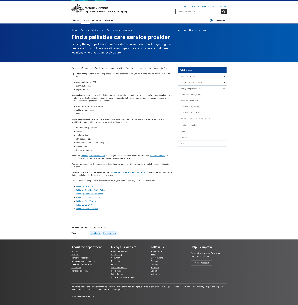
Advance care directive (190, 113)
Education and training (188, 125)
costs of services (157, 155)
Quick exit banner (119, 267)
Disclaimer (115, 261)
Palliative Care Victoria (86, 201)
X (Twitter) (155, 267)
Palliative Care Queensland (88, 197)
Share (203, 30)
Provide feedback (201, 263)
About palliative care (187, 76)
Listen (183, 30)
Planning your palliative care (119, 30)
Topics (86, 20)
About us (187, 6)
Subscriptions (117, 274)
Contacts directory (79, 271)
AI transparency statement (83, 261)
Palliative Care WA (84, 205)
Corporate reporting (80, 258)
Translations (219, 20)
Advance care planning (190, 107)
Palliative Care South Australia (89, 194)
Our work (96, 20)
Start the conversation (189, 101)
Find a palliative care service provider (195, 119)
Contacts (182, 143)
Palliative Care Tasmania (87, 208)
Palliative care (96, 30)
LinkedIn (154, 264)
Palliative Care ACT (84, 186)
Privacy (114, 264)
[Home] (99, 8)
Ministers (205, 6)
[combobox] (198, 11)
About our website (119, 251)
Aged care (95, 233)
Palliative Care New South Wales (90, 190)
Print (194, 30)
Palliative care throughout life (190, 82)
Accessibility (116, 254)
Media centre (156, 251)
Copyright (115, 258)
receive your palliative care (93, 155)
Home (76, 20)
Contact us (221, 6)
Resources (110, 20)
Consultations (157, 258)
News (212, 6)
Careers (195, 6)
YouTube (154, 271)
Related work (184, 131)
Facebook (155, 261)
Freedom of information (81, 264)
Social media (116, 271)
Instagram (155, 274)
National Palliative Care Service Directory (128, 172)
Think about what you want (191, 95)
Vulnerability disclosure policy (124, 277)
